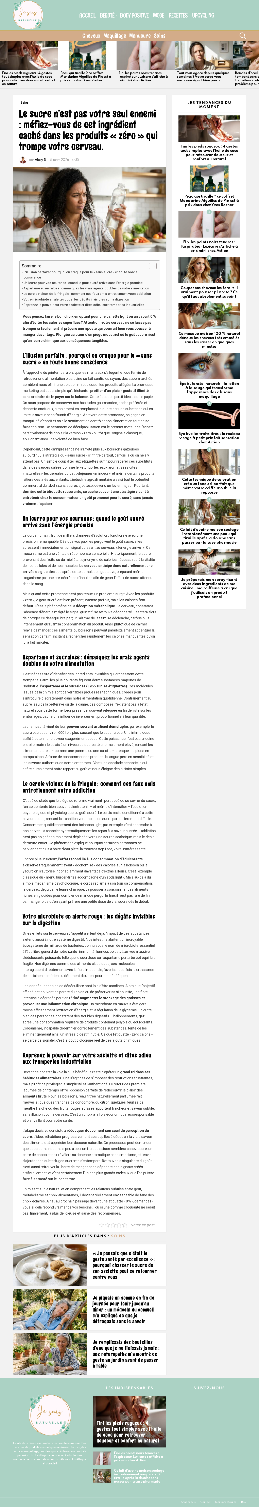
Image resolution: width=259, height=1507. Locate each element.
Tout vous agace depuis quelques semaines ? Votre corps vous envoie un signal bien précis (203, 76)
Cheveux (91, 35)
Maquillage (114, 35)
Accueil (87, 15)
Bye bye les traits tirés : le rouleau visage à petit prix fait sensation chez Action (209, 438)
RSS (243, 1502)
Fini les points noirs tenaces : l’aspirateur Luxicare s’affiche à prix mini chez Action (143, 76)
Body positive (134, 15)
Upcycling (203, 15)
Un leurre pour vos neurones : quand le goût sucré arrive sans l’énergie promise (82, 283)
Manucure (140, 35)
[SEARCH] (243, 36)
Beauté (107, 15)
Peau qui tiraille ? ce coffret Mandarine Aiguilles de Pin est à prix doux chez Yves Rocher (85, 76)
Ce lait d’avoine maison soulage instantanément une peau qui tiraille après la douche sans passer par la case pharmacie (139, 1476)
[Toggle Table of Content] (151, 266)
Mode (158, 15)
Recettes (178, 15)
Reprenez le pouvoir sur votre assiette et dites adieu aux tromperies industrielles (83, 305)
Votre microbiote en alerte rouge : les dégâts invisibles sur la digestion (76, 299)
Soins (160, 35)
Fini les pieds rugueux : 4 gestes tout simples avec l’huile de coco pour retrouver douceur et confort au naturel (28, 78)
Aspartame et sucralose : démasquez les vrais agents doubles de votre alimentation (86, 288)
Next (257, 64)
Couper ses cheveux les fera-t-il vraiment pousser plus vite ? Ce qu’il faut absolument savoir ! (209, 292)
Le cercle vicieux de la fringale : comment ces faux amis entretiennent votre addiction (87, 294)
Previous (2, 64)
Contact (205, 1502)
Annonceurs (188, 1502)
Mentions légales (225, 1502)
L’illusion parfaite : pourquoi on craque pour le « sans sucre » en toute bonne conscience (80, 274)
